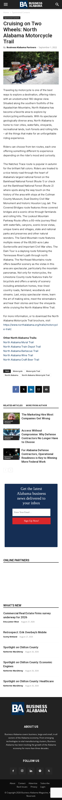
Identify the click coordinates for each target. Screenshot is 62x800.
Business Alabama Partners (21, 47)
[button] (5, 4)
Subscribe (45, 783)
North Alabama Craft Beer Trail (21, 359)
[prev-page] (5, 470)
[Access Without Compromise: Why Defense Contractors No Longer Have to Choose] (11, 434)
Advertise (33, 783)
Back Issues (22, 786)
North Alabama (11, 375)
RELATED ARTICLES (12, 405)
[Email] (38, 389)
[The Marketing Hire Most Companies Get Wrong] (11, 418)
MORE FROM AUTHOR (36, 405)
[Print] (46, 389)
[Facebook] (16, 389)
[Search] (57, 4)
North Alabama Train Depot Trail (22, 346)
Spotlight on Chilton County (20, 647)
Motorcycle (17, 371)
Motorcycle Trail (33, 371)
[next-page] (11, 470)
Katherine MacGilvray (13, 651)
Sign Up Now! (31, 520)
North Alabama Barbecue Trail (20, 351)
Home (6, 12)
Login (42, 786)
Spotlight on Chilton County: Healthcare (28, 681)
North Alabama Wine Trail (18, 355)
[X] (23, 389)
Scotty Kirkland (10, 636)
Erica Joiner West (11, 621)
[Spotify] (40, 771)
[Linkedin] (31, 389)
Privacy (34, 786)
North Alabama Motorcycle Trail (36, 375)
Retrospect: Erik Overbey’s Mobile (25, 632)
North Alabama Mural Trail (18, 342)
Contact (21, 783)
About (12, 783)
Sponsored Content (21, 12)
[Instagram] (22, 771)
